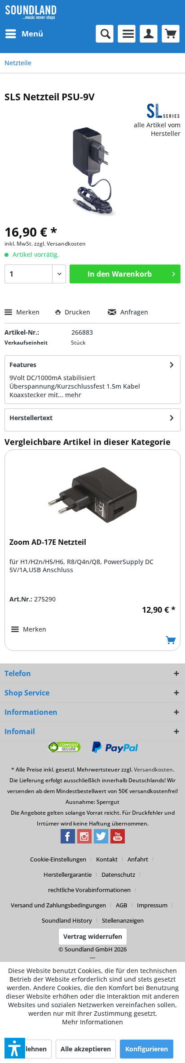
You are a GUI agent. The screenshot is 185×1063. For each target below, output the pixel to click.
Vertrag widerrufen (92, 936)
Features (22, 364)
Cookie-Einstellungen (58, 859)
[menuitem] (24, 34)
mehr (73, 394)
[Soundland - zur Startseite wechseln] (30, 12)
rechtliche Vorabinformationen (89, 890)
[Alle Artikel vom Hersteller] (163, 111)
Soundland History (67, 920)
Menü (32, 33)
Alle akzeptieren (86, 1049)
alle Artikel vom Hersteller (157, 129)
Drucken (77, 312)
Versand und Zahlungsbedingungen (58, 905)
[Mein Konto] (149, 34)
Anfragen (133, 312)
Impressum (152, 905)
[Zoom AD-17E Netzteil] (92, 494)
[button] (14, 1048)
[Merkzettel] (127, 34)
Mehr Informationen (92, 1022)
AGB (121, 905)
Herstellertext (31, 417)
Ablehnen (32, 1049)
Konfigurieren (146, 1049)
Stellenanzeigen (123, 920)
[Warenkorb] (171, 34)
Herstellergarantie (68, 874)
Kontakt (107, 859)
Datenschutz (118, 874)
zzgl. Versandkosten (60, 243)
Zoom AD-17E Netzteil (47, 542)
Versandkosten (153, 769)
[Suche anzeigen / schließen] (105, 34)
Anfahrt (138, 859)
